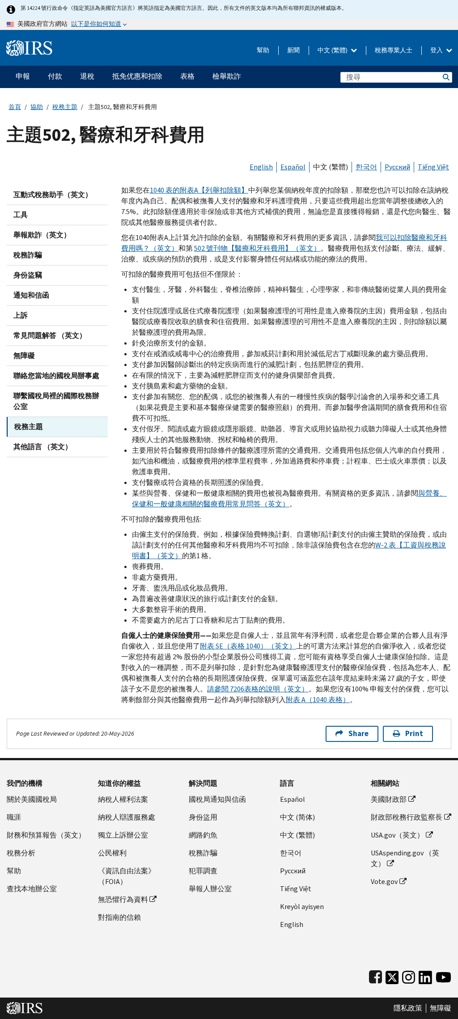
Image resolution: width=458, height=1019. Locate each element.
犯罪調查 (203, 871)
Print (414, 733)
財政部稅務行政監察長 (406, 817)
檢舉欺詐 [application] (226, 76)
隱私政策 (408, 1008)
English (261, 167)
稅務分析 (21, 853)
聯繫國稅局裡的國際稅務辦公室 (56, 401)
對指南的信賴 (119, 917)
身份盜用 (203, 817)
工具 (20, 214)
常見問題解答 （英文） (49, 335)
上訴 (20, 315)
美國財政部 (389, 799)
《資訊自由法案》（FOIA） (126, 876)
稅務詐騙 (27, 255)
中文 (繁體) (333, 50)
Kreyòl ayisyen (302, 906)
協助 (36, 107)
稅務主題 (64, 107)
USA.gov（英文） (397, 835)
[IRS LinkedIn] (425, 975)
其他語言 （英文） (42, 446)
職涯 (14, 817)
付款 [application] (55, 76)
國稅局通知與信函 (217, 799)
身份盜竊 (27, 275)
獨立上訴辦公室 (123, 835)
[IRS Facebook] (375, 975)
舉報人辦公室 (210, 888)
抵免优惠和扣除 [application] (137, 76)
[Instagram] (408, 975)
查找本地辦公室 (32, 888)
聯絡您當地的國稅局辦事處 (56, 375)
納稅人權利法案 (123, 799)
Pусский (292, 871)
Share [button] (358, 733)
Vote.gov (384, 881)
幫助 (263, 50)
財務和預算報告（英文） (46, 835)
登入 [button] (437, 50)
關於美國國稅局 (32, 799)
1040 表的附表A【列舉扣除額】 (199, 190)
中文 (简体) (297, 817)
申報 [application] (23, 76)
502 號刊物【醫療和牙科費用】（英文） (257, 248)
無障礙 (24, 355)
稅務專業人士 (393, 50)
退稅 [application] (87, 76)
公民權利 (112, 853)
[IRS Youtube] (443, 975)
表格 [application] (187, 76)
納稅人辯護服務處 (126, 817)
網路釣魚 (203, 835)
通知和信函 (31, 295)
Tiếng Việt (433, 167)
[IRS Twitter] (392, 975)
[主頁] (29, 44)
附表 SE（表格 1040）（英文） (248, 646)
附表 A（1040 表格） (318, 699)
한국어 (366, 167)
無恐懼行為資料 (123, 899)
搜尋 (445, 77)
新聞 (293, 50)
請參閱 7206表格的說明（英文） (258, 689)
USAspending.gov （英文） (405, 858)
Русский (397, 167)
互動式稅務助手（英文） (52, 194)
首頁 (14, 107)
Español (292, 167)
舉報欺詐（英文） (42, 235)
